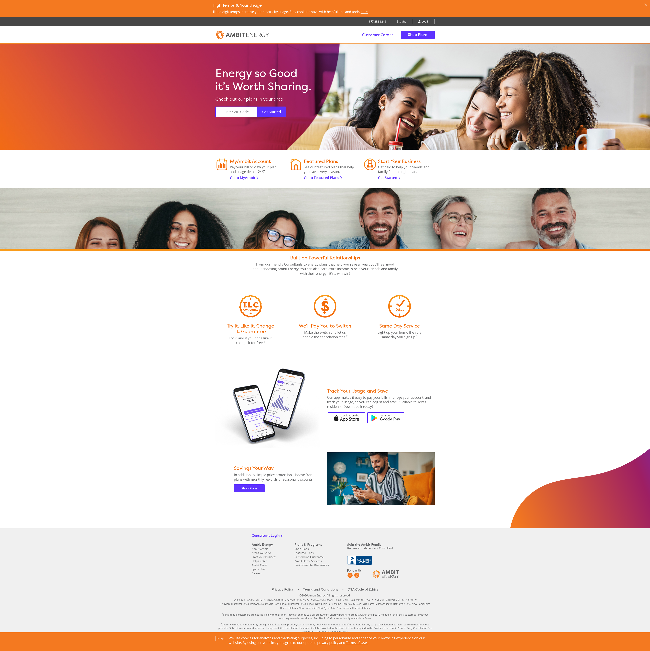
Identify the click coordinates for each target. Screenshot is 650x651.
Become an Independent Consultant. (370, 548)
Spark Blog (258, 569)
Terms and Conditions (320, 589)
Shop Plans (418, 34)
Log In (425, 21)
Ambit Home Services (308, 561)
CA (248, 599)
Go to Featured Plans (322, 177)
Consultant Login (267, 535)
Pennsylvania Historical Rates (353, 608)
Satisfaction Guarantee (309, 557)
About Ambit (260, 549)
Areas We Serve (262, 553)
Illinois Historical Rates (293, 603)
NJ (282, 599)
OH (286, 599)
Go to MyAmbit (243, 177)
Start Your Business (264, 557)
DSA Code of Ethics (363, 589)
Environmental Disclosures (312, 565)
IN (264, 599)
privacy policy (328, 642)
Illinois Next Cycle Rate (320, 603)
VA (303, 599)
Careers (257, 573)
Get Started (271, 111)
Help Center (259, 561)
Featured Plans (304, 553)
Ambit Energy (249, 34)
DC (252, 599)
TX (298, 599)
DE (257, 599)
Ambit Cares (259, 565)
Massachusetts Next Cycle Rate (393, 603)
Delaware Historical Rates (234, 603)
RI (294, 599)
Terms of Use (357, 642)
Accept (220, 638)
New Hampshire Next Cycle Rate (317, 608)
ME (268, 599)
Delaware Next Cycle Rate (264, 603)
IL (261, 599)
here (364, 11)
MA (273, 599)
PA (290, 599)
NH (278, 599)
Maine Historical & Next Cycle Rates (354, 603)
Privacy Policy (283, 589)
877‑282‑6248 (377, 21)
